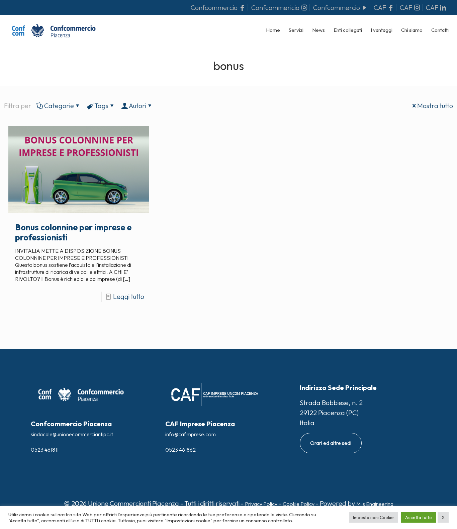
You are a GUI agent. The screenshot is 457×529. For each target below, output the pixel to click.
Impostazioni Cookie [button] (373, 517)
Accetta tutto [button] (418, 517)
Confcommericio (276, 7)
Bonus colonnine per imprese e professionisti (73, 232)
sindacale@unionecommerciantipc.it (72, 434)
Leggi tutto (128, 296)
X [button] (443, 517)
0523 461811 (45, 449)
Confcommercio (215, 7)
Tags (101, 105)
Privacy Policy (261, 504)
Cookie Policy (298, 504)
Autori (137, 105)
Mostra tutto (435, 105)
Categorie (59, 105)
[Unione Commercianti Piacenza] (54, 30)
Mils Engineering (374, 504)
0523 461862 (180, 449)
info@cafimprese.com (190, 434)
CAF (380, 7)
